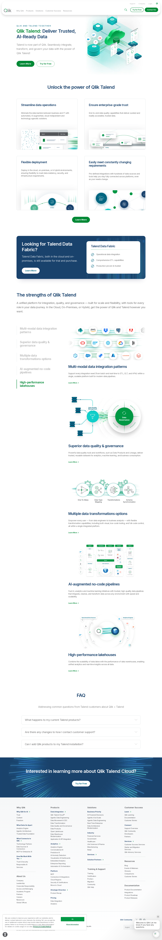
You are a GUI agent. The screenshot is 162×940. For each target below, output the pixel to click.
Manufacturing (92, 847)
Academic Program (23, 891)
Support (132, 4)
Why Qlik (20, 11)
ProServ (90, 879)
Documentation (130, 818)
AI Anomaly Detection (58, 855)
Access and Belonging (25, 889)
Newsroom (20, 900)
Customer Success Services (135, 844)
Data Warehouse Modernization (57, 835)
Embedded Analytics (58, 861)
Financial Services (94, 836)
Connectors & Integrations (60, 877)
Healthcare (91, 841)
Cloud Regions (56, 880)
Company (142, 4)
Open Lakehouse (57, 831)
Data (57, 812)
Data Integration (56, 901)
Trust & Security (22, 862)
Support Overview (131, 828)
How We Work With (24, 857)
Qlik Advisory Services (133, 852)
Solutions (39, 11)
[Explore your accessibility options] (5, 934)
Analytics (54, 904)
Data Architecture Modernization (93, 827)
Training (90, 873)
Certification (91, 876)
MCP (52, 874)
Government (91, 839)
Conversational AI (57, 850)
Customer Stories (131, 820)
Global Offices (22, 902)
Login (150, 4)
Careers (19, 897)
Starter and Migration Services (132, 848)
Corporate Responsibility (25, 886)
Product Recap (56, 893)
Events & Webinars (131, 868)
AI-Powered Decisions (95, 815)
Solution (94, 860)
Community (91, 884)
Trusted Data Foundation (25, 834)
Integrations (129, 892)
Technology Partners (24, 844)
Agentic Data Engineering (60, 818)
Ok (73, 919)
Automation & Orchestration (60, 866)
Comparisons (129, 874)
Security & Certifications (59, 882)
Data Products (56, 829)
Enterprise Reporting (58, 863)
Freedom (20, 820)
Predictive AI (55, 852)
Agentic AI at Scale (94, 818)
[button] (81, 720)
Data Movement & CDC (59, 820)
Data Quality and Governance (61, 826)
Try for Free (137, 10)
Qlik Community (130, 831)
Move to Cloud (56, 885)
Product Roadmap (131, 895)
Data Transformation (58, 823)
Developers (129, 834)
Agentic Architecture (24, 831)
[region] (45, 922)
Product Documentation (133, 890)
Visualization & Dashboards (60, 858)
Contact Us (151, 10)
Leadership (21, 883)
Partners (20, 894)
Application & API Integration (61, 839)
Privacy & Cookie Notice (42, 926)
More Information (72, 924)
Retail (89, 850)
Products (29, 11)
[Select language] (156, 3)
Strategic (58, 890)
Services (20, 867)
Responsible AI (22, 864)
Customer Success (53, 11)
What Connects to (24, 840)
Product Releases (131, 898)
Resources (67, 11)
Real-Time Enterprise (95, 823)
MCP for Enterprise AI (24, 852)
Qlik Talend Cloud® (58, 815)
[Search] (126, 9)
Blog (126, 865)
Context (19, 818)
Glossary (128, 871)
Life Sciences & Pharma (95, 844)
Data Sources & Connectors (22, 848)
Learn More (25, 64)
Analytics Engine (22, 828)
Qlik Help (90, 887)
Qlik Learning (129, 815)
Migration (90, 882)
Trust (18, 815)
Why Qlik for (22, 812)
